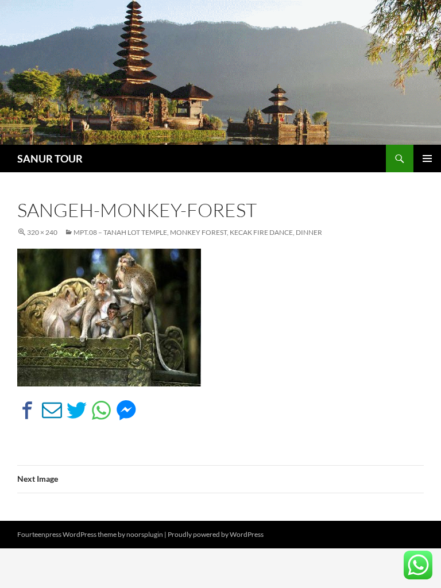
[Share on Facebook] (27, 410)
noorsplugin (144, 534)
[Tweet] (77, 410)
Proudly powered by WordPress (216, 534)
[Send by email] (52, 410)
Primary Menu (427, 158)
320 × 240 (42, 232)
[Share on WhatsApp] (101, 410)
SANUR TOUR (50, 158)
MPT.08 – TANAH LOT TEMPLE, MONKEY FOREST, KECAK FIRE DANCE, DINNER (198, 232)
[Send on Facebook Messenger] (126, 410)
